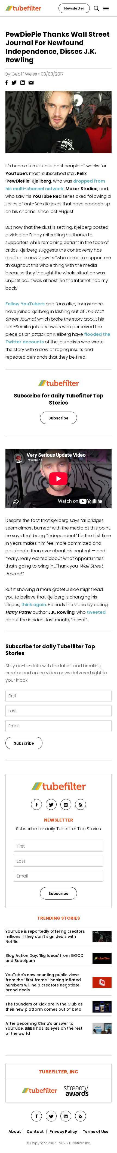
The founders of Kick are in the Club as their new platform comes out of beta (44, 1007)
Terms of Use (96, 1131)
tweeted (96, 612)
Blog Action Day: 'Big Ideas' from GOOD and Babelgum (44, 958)
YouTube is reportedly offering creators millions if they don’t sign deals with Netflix (45, 936)
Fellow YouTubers (25, 304)
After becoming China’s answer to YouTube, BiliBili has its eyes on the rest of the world (43, 1028)
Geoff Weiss (24, 74)
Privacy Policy (63, 1131)
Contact (35, 1131)
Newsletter (74, 8)
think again (33, 604)
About (14, 1131)
